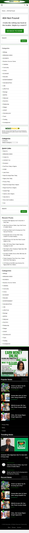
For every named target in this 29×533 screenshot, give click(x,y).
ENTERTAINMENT (7, 79)
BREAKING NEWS (7, 55)
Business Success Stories (9, 61)
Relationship (6, 104)
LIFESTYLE (6, 88)
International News (7, 82)
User (4, 203)
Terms (3, 427)
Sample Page (6, 190)
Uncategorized (6, 122)
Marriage (5, 92)
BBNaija (5, 52)
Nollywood (5, 98)
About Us (5, 151)
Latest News (6, 172)
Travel (4, 116)
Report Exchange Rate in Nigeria (11, 184)
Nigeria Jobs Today (7, 178)
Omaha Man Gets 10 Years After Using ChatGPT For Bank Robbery (19, 387)
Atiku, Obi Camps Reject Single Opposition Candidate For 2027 (18, 407)
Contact (4, 430)
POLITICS (5, 101)
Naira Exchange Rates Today (10, 175)
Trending (5, 119)
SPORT (5, 110)
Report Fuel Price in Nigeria (9, 187)
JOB (4, 85)
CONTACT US (6, 160)
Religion (5, 107)
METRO (5, 95)
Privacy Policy (6, 181)
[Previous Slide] (23, 379)
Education (5, 76)
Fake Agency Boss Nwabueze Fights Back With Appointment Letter (19, 416)
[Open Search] (24, 5)
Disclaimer (5, 163)
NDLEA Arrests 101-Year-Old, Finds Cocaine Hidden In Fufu (19, 397)
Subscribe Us (6, 196)
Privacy (14, 527)
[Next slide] (26, 379)
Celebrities (5, 64)
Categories (5, 140)
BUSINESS (6, 58)
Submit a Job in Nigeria (8, 193)
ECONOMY (6, 73)
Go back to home (14, 31)
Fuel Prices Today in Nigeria (10, 166)
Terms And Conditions (8, 200)
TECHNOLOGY (7, 113)
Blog (9, 527)
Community (6, 67)
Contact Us (6, 157)
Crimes (5, 70)
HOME (4, 169)
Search (4, 38)
